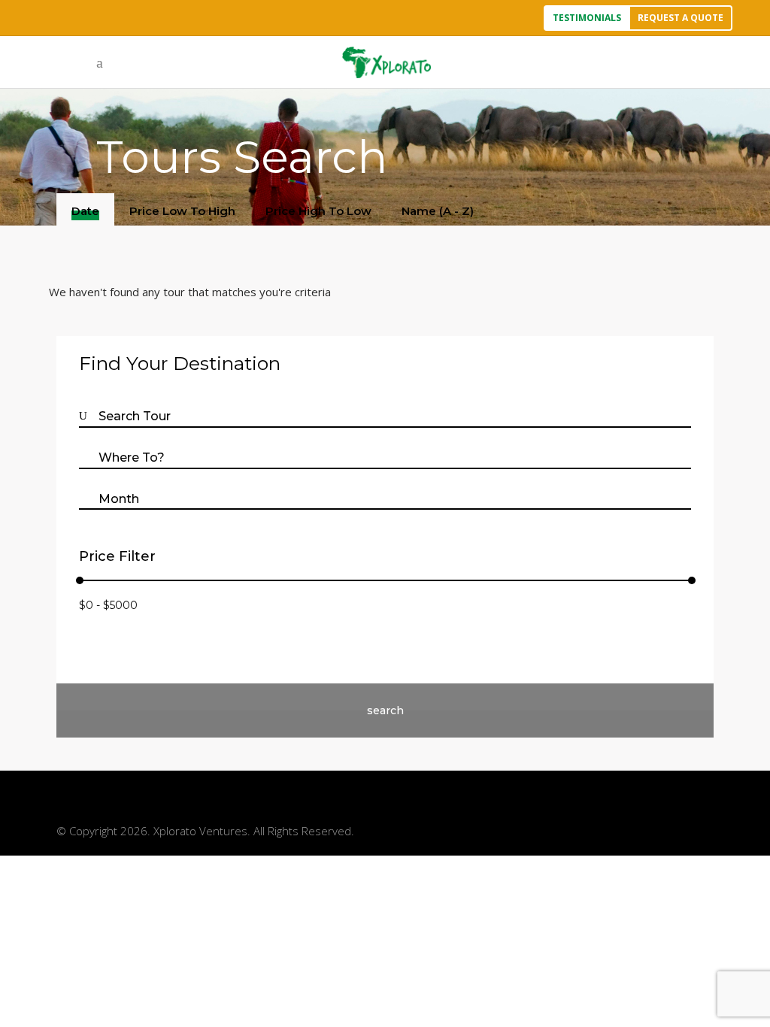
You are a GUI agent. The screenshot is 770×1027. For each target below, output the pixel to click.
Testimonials (587, 17)
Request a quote (680, 17)
